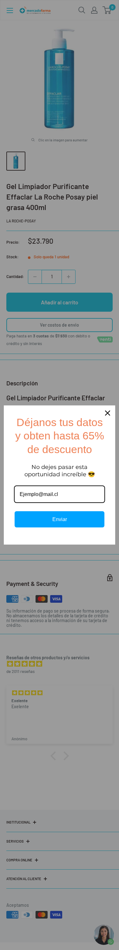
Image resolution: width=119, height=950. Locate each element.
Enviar (59, 519)
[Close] (107, 413)
